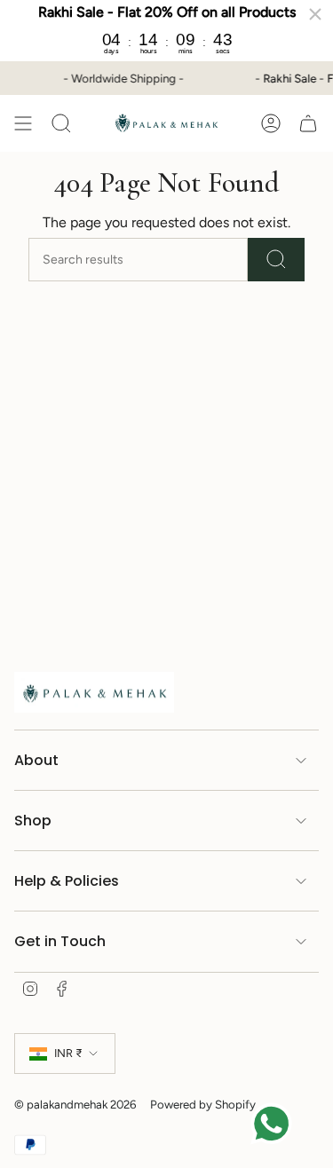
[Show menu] (23, 123)
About (36, 760)
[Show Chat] (275, 1123)
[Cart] (308, 123)
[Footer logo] (94, 692)
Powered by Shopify (203, 1104)
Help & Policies (66, 881)
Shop (33, 820)
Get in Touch (60, 941)
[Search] (276, 259)
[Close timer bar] (315, 14)
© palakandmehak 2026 (75, 1104)
